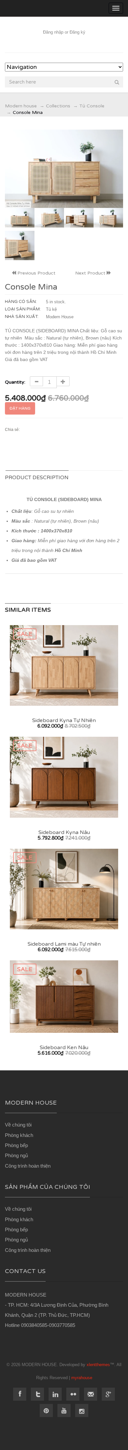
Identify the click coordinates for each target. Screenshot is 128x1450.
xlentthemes (98, 1364)
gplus (108, 1394)
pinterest (46, 1410)
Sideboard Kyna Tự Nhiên (64, 720)
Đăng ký (77, 32)
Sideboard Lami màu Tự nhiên (64, 944)
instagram (81, 1410)
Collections (58, 106)
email (90, 1394)
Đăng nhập (53, 32)
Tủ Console (91, 106)
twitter (37, 1394)
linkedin (55, 1394)
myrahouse (81, 1377)
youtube (64, 1410)
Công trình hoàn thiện (28, 1166)
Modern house (21, 106)
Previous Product (35, 273)
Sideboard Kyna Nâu (64, 832)
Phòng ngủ (16, 1155)
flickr (72, 1394)
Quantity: (16, 382)
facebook (19, 1394)
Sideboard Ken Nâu (64, 1047)
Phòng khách (19, 1135)
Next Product (91, 273)
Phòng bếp (16, 1145)
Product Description (37, 477)
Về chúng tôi (18, 1124)
